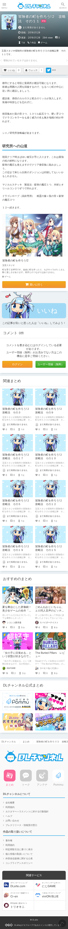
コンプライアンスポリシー (19, 863)
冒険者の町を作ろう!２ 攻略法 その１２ (50, 502)
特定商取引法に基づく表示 (19, 849)
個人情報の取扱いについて (19, 853)
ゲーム (44, 42)
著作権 (8, 840)
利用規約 (10, 807)
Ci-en (19, 895)
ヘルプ (8, 816)
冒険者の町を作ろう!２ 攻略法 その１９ (17, 548)
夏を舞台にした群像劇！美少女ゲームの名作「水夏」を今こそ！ (16, 610)
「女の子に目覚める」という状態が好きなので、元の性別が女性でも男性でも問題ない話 (16, 658)
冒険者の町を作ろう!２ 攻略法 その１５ (50, 548)
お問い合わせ (12, 820)
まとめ (26, 741)
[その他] (53, 70)
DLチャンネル (34, 5)
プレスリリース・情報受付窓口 (21, 825)
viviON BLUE (51, 895)
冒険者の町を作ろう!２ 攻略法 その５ (17, 502)
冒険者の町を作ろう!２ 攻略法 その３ (17, 410)
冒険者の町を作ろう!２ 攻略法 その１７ (17, 456)
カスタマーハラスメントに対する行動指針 (27, 811)
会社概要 (10, 802)
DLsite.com (18, 885)
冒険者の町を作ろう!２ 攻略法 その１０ (50, 456)
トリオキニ (18, 905)
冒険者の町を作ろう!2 (15, 260)
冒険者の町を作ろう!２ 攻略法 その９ (50, 410)
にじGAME (51, 885)
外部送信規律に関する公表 (19, 858)
